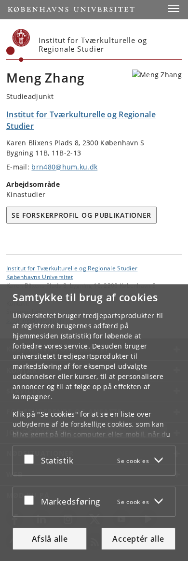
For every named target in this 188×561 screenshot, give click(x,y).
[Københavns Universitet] (18, 45)
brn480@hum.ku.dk (64, 166)
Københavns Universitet (39, 276)
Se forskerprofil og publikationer (81, 215)
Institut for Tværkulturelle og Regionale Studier (71, 268)
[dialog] (94, 422)
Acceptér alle (138, 538)
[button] (173, 8)
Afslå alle (50, 538)
